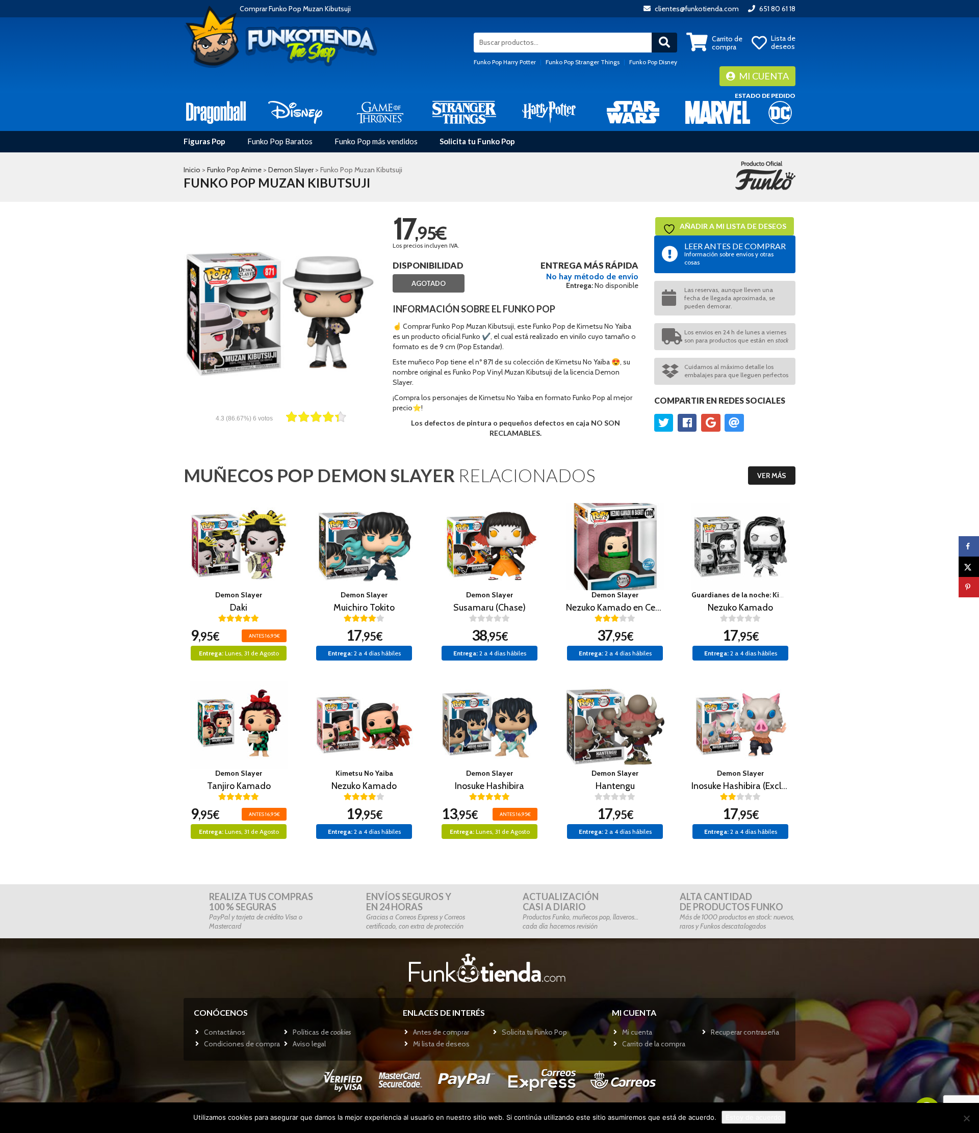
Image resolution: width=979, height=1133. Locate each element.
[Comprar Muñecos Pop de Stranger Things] (464, 112)
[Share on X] (969, 567)
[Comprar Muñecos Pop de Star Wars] (633, 112)
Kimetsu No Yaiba (364, 773)
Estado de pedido (765, 95)
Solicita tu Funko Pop (477, 141)
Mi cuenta (763, 76)
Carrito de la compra (653, 1043)
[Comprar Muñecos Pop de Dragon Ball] (216, 112)
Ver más (771, 475)
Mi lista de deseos (441, 1043)
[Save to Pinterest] (969, 587)
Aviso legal (309, 1043)
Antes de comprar (441, 1032)
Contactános (224, 1032)
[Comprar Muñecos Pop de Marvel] (718, 112)
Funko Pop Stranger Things (583, 62)
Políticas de (322, 1032)
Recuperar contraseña (745, 1032)
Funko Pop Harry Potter (505, 62)
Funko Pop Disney (653, 62)
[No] (966, 1118)
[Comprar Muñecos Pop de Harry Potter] (549, 112)
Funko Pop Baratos (280, 141)
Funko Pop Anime (234, 169)
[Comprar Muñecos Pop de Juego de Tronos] (380, 112)
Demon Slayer (291, 169)
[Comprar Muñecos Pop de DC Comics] (780, 112)
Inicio (192, 169)
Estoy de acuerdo (754, 1117)
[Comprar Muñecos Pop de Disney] (295, 112)
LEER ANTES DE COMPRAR (735, 253)
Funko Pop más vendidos (376, 141)
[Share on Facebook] (969, 546)
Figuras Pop (204, 141)
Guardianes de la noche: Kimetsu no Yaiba (760, 594)
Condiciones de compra (242, 1043)
